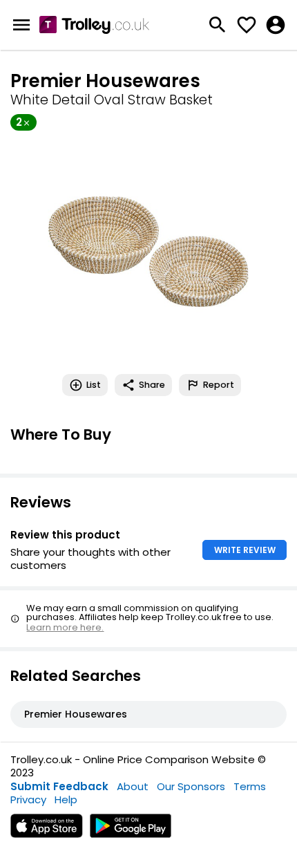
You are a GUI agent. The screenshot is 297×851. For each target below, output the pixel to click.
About (132, 786)
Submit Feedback (59, 786)
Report (218, 384)
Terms (249, 786)
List (93, 384)
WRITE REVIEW (245, 550)
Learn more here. (65, 627)
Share (152, 384)
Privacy (28, 799)
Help (66, 799)
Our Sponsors (191, 786)
